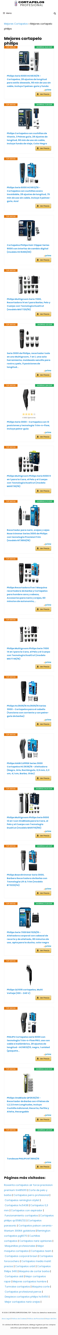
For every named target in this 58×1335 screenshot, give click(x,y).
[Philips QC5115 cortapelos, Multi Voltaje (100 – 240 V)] (29, 975)
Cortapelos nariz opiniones (35, 1241)
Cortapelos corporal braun (21, 1256)
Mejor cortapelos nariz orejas (22, 1301)
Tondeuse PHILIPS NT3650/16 (23, 1158)
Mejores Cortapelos (16, 23)
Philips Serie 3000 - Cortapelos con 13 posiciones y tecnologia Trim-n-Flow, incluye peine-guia (28, 425)
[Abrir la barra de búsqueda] (55, 13)
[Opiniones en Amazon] (29, 414)
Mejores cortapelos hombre (29, 1281)
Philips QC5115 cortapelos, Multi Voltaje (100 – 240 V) (25, 991)
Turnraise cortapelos (17, 1286)
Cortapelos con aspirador (26, 1210)
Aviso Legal (6, 1319)
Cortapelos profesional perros (23, 1291)
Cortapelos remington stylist (22, 1200)
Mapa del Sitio (50, 1319)
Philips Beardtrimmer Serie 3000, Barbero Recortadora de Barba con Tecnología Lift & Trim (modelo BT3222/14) (27, 880)
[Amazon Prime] (47, 90)
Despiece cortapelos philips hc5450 (26, 1296)
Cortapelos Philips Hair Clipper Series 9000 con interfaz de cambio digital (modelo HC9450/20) (28, 249)
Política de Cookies (19, 1319)
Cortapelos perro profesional (31, 1195)
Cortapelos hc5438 (16, 1205)
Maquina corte (41, 1286)
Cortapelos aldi (14, 1276)
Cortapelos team (41, 1251)
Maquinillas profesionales (20, 1246)
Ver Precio (44, 94)
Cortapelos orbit (25, 1266)
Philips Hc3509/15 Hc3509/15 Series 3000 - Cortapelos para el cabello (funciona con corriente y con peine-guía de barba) (28, 711)
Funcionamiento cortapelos (21, 1215)
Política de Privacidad (36, 1319)
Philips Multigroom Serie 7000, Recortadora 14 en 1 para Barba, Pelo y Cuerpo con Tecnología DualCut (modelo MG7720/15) (28, 304)
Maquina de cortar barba (34, 1271)
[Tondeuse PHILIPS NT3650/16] (29, 1144)
